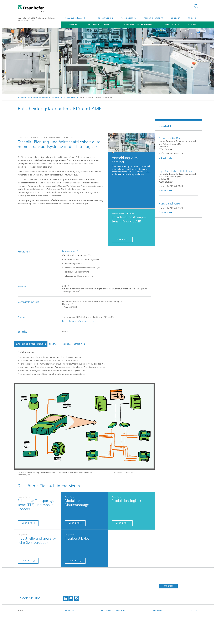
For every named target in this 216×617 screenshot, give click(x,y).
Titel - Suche (196, 6)
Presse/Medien (105, 18)
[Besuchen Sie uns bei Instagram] (76, 598)
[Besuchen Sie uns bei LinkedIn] (65, 598)
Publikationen (128, 18)
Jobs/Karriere (172, 25)
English (192, 18)
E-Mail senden (167, 158)
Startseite (22, 97)
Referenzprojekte (153, 18)
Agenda (67, 344)
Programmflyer (69, 251)
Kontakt (175, 18)
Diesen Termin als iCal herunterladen (78, 321)
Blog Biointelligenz (74, 18)
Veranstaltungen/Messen (138, 25)
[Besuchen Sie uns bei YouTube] (70, 598)
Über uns (191, 25)
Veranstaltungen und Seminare (65, 97)
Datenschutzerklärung (113, 611)
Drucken (168, 586)
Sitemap (194, 611)
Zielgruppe (54, 344)
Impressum (158, 611)
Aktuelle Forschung (99, 25)
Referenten (79, 344)
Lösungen (72, 25)
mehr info (121, 239)
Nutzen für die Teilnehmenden (31, 344)
